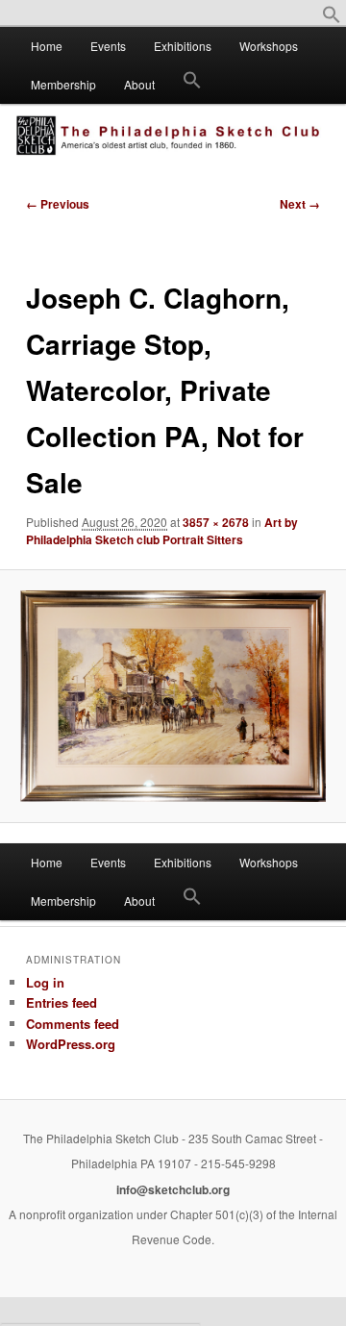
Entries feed (61, 1002)
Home (46, 46)
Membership (63, 84)
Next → (300, 204)
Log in (45, 982)
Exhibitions (182, 46)
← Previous (57, 204)
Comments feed (72, 1023)
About (139, 84)
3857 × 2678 (216, 522)
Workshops (268, 46)
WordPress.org (70, 1044)
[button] (331, 19)
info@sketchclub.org (173, 1189)
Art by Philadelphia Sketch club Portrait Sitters (162, 530)
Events (108, 46)
